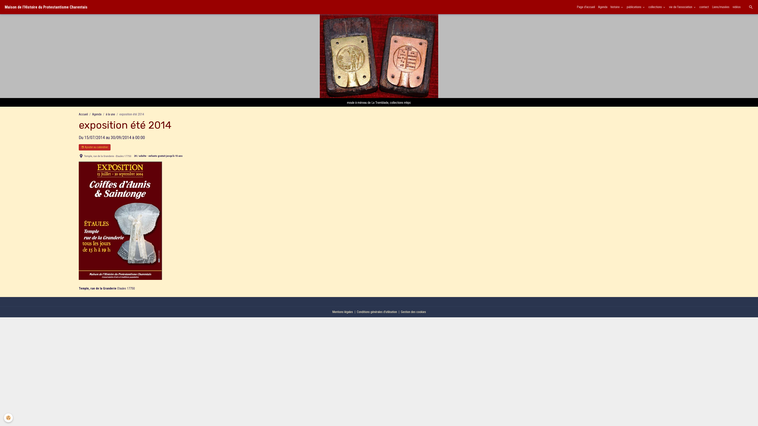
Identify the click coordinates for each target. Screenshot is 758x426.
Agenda (602, 7)
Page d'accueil (586, 7)
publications (634, 7)
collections (655, 7)
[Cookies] (8, 417)
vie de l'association (681, 7)
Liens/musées (720, 7)
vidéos (737, 7)
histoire (615, 7)
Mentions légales (342, 312)
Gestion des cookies (413, 312)
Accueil (83, 114)
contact (704, 7)
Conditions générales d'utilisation (377, 312)
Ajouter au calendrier (96, 147)
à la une (110, 114)
